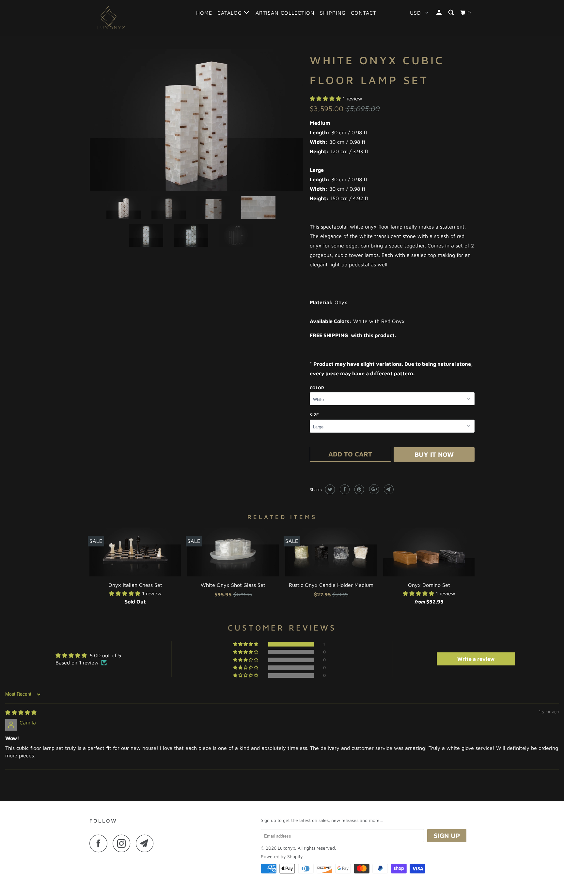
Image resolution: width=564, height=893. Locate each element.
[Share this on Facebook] (344, 489)
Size (314, 414)
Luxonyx (286, 848)
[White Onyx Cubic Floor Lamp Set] (196, 120)
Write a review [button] (475, 659)
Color (317, 387)
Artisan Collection (285, 13)
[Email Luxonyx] (146, 843)
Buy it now (434, 454)
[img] (21, 712)
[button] (326, 98)
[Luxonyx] (122, 18)
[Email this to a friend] (388, 489)
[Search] (451, 13)
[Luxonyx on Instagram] (123, 843)
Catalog (230, 13)
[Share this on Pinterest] (358, 489)
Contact (363, 13)
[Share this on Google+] (373, 489)
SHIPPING (333, 13)
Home (204, 13)
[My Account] (439, 13)
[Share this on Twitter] (329, 489)
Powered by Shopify (282, 856)
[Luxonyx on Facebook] (100, 843)
